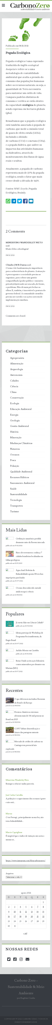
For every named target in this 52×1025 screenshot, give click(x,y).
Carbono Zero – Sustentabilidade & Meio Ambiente (26, 987)
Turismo (14, 511)
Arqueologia (16, 369)
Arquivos (9, 873)
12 (26, 912)
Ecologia (14, 403)
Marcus (9, 813)
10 (15, 912)
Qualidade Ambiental (21, 471)
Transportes (16, 506)
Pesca (13, 460)
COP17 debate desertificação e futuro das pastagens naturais (27, 730)
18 (20, 916)
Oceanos (14, 454)
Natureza (15, 449)
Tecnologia (16, 500)
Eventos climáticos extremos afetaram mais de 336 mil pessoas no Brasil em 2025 (25, 716)
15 (43, 912)
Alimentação (16, 363)
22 (43, 916)
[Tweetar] (19, 201)
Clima (13, 392)
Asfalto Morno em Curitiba (27, 650)
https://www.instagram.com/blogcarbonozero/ (25, 860)
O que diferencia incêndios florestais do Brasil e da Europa (29, 701)
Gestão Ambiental (19, 426)
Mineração (15, 437)
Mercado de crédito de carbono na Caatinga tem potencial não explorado (24, 745)
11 (20, 912)
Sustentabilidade (18, 494)
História (14, 432)
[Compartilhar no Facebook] (25, 201)
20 (32, 916)
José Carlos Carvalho (14, 795)
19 (26, 916)
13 (32, 912)
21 (37, 916)
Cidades (14, 380)
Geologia (15, 420)
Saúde (13, 489)
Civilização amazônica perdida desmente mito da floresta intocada (30, 540)
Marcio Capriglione (14, 832)
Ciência (14, 386)
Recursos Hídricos (19, 477)
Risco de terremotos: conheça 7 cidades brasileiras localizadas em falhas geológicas (24, 556)
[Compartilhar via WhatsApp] (8, 201)
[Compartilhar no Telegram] (13, 201)
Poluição (14, 466)
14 (38, 912)
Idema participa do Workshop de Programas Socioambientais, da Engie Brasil (24, 637)
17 (15, 916)
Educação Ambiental (20, 409)
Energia (14, 415)
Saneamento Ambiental (22, 483)
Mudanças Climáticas (21, 443)
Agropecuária (17, 358)
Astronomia (16, 375)
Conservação (17, 397)
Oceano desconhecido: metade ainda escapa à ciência (28, 590)
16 (9, 916)
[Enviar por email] (31, 201)
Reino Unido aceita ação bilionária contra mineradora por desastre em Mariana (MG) (25, 665)
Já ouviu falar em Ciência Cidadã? (29, 622)
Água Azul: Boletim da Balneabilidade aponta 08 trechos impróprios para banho (24, 574)
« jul (25, 933)
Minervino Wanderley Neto (17, 780)
